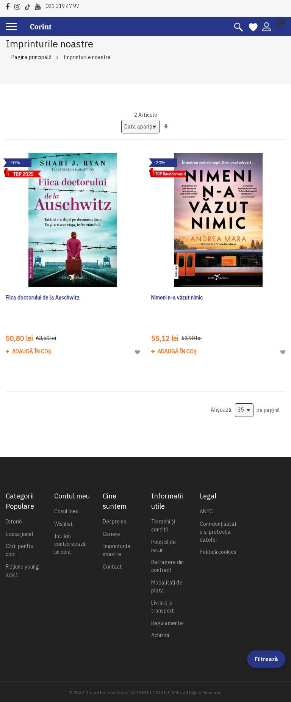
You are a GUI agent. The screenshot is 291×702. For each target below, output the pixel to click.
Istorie (14, 521)
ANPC (206, 511)
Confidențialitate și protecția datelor (218, 531)
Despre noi (115, 521)
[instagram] (19, 5)
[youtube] (39, 5)
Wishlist (63, 523)
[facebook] (9, 5)
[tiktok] (29, 5)
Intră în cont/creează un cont (70, 544)
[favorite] (253, 26)
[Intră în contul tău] (266, 26)
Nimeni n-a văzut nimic (177, 297)
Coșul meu (66, 511)
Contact (112, 566)
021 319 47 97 (62, 6)
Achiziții (160, 635)
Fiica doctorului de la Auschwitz (43, 297)
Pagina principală (31, 57)
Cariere (111, 534)
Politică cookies (218, 551)
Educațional (19, 534)
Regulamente (167, 623)
